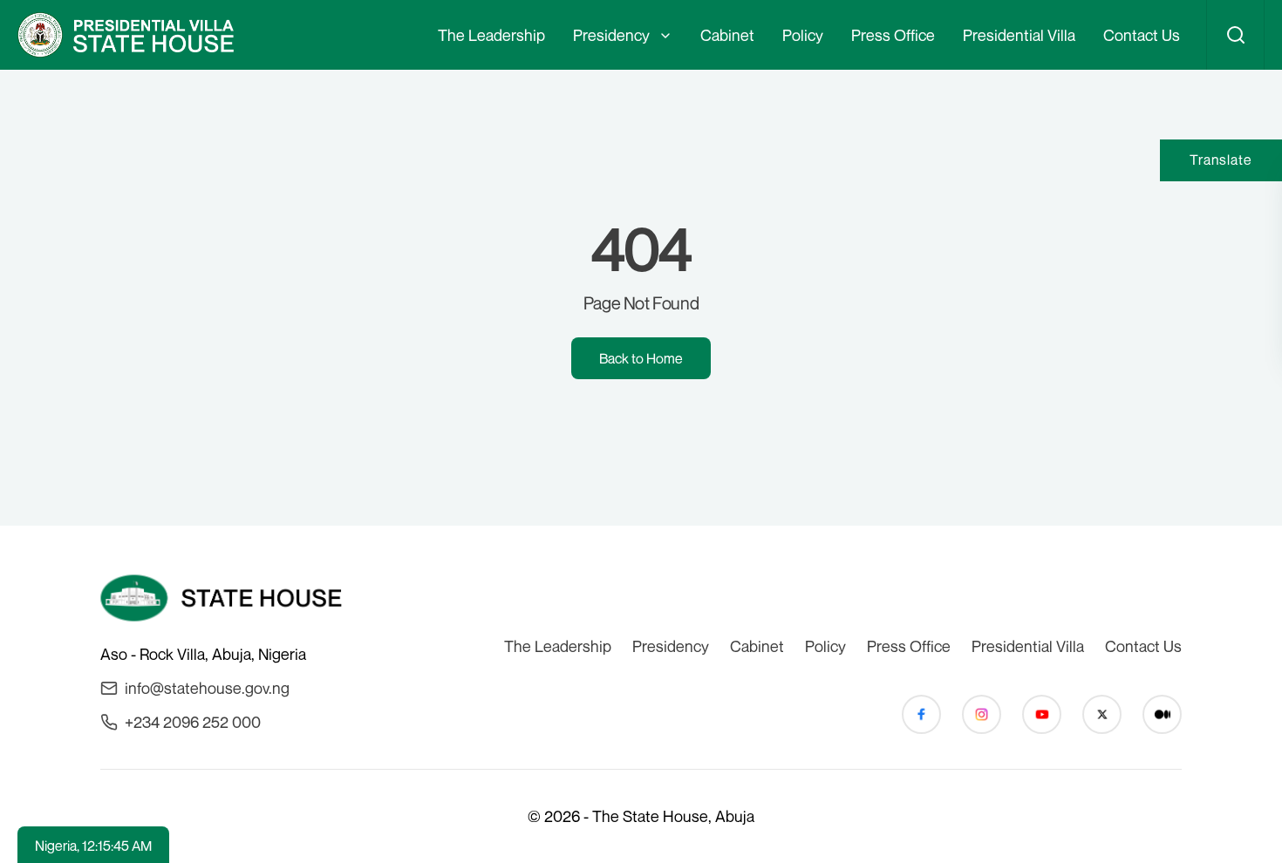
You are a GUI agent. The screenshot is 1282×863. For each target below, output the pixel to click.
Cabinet (727, 34)
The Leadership (491, 34)
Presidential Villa (1019, 34)
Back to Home (641, 358)
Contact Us (1141, 34)
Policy (802, 34)
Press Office (893, 34)
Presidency (611, 34)
